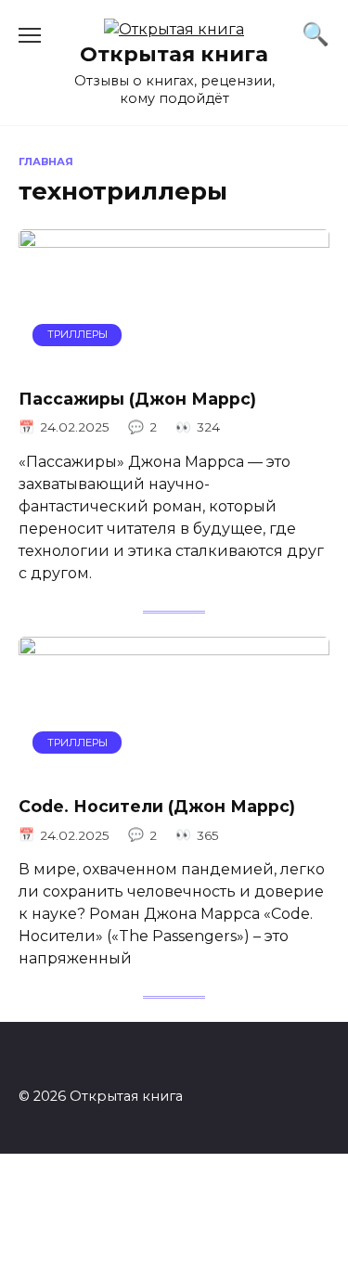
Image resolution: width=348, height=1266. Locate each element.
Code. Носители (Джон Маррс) (157, 806)
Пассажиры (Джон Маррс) (137, 398)
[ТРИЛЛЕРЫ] (174, 360)
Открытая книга (174, 54)
